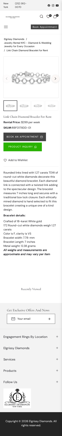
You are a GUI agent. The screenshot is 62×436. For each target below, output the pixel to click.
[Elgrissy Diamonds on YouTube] (57, 5)
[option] (31, 77)
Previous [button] (6, 78)
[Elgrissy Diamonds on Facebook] (49, 5)
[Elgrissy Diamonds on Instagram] (53, 5)
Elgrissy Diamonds (14, 39)
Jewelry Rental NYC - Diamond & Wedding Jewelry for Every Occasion (27, 44)
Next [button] (55, 78)
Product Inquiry (20, 146)
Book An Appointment (23, 136)
